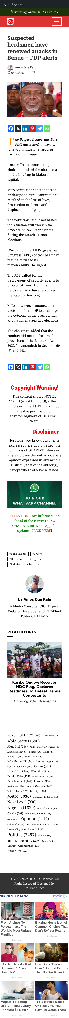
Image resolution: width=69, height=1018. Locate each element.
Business (50, 761)
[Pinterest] (32, 128)
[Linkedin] (25, 128)
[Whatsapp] (47, 128)
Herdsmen (17, 559)
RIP (13, 840)
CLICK (36, 530)
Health (12, 786)
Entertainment (19, 781)
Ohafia (15, 813)
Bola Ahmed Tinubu (23, 761)
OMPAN (13, 819)
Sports (47, 841)
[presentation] (11, 677)
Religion (16, 564)
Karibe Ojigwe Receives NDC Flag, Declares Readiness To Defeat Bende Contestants (34, 689)
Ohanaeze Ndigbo (38, 813)
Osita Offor (15, 824)
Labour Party (17, 791)
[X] (18, 128)
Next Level (22, 801)
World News (17, 850)
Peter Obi (36, 829)
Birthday (15, 756)
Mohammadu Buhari (45, 796)
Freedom (42, 781)
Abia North (51, 735)
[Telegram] (39, 128)
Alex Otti (17, 746)
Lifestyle (39, 791)
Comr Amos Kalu (19, 766)
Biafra (48, 751)
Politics (21, 835)
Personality (16, 829)
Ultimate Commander (23, 845)
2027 (34, 735)
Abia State (23, 741)
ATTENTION (19, 516)
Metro (19, 796)
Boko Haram (18, 553)
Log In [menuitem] (5, 4)
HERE (46, 530)
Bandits (35, 751)
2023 (16, 735)
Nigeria (36, 559)
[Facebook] (11, 128)
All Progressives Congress (45, 746)
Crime (38, 553)
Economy (18, 771)
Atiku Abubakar (17, 752)
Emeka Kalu (18, 776)
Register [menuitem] (17, 4)
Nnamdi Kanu (47, 808)
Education (40, 771)
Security (34, 564)
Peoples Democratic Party (42, 824)
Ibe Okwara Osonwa (36, 786)
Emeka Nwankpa (42, 776)
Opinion (35, 818)
